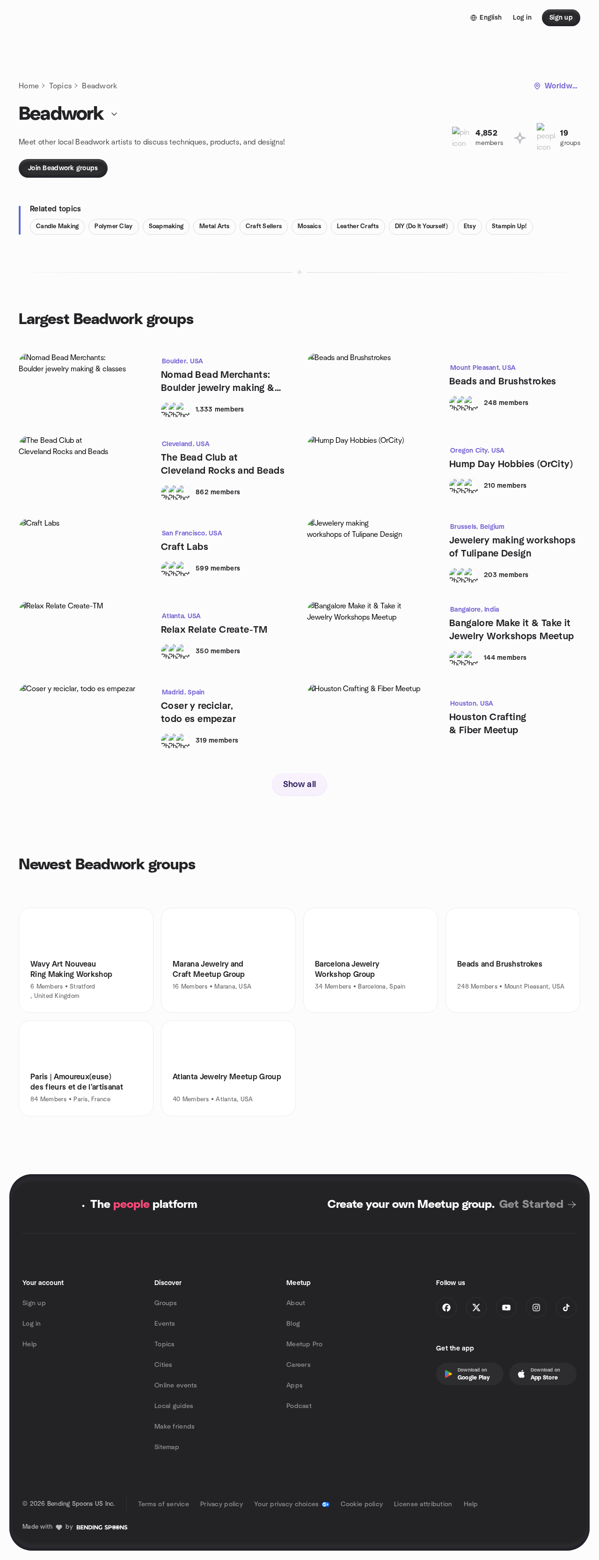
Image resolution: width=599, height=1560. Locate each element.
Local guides (173, 1406)
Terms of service (163, 1504)
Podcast (299, 1406)
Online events (175, 1385)
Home (29, 86)
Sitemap (166, 1447)
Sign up (34, 1303)
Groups (165, 1303)
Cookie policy (362, 1504)
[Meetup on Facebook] (446, 1307)
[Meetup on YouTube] (506, 1307)
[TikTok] (566, 1307)
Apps (294, 1385)
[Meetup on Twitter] (476, 1307)
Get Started (531, 1204)
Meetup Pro (304, 1344)
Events (164, 1324)
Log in (31, 1324)
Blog (293, 1324)
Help (29, 1344)
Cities (163, 1365)
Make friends (174, 1426)
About (295, 1303)
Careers (298, 1365)
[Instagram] (536, 1307)
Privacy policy (221, 1504)
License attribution (423, 1504)
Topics (60, 86)
